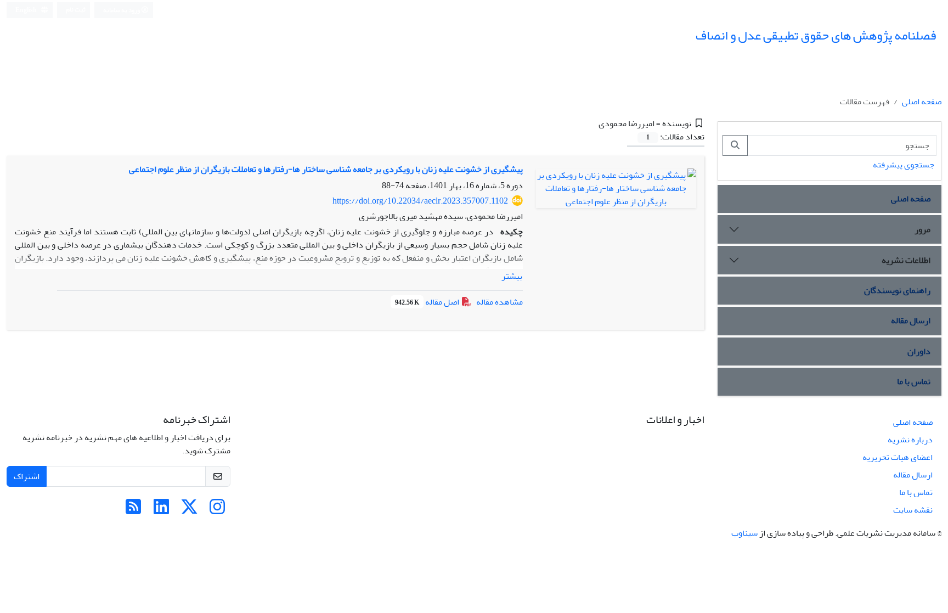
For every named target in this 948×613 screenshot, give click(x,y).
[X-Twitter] (189, 510)
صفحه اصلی (921, 101)
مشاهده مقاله (499, 302)
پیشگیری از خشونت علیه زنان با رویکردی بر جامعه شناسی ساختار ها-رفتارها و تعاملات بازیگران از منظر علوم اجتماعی (326, 169)
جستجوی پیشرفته (903, 164)
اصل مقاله (428, 302)
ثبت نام (76, 9)
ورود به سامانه (122, 10)
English (26, 10)
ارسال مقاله (910, 320)
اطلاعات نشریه (906, 260)
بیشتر (511, 276)
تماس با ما (913, 381)
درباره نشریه (910, 439)
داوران (918, 351)
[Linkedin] (161, 510)
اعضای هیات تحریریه (897, 457)
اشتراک (27, 476)
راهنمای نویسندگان (897, 290)
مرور (922, 229)
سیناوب (744, 533)
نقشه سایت (913, 510)
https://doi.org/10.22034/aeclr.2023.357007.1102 (420, 201)
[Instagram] (217, 510)
